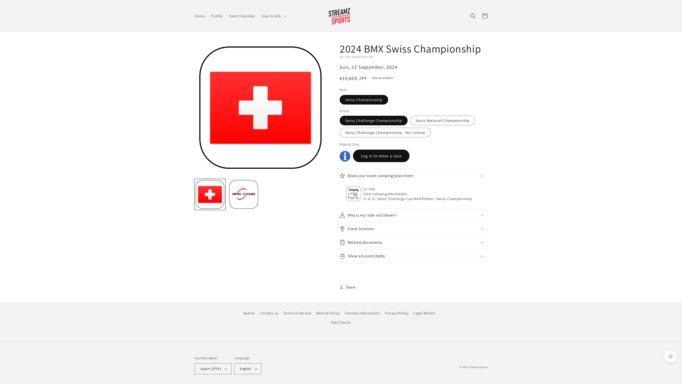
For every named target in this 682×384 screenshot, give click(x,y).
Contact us (269, 313)
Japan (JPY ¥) (210, 368)
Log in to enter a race (381, 155)
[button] (273, 16)
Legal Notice (424, 313)
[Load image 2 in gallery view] (243, 194)
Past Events (341, 322)
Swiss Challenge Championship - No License (385, 132)
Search (249, 313)
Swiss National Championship (443, 120)
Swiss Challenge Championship (373, 120)
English (245, 368)
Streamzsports (479, 367)
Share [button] (351, 287)
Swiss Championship (364, 99)
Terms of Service (297, 313)
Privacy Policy (396, 313)
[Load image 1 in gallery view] (209, 194)
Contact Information (362, 313)
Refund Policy (328, 313)
